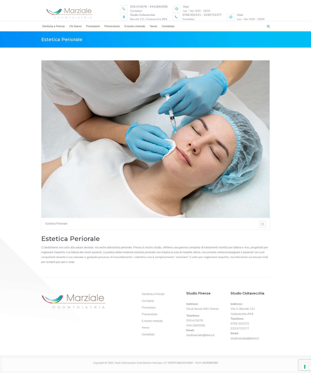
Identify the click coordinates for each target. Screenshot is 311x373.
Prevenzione (112, 26)
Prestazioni (93, 26)
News (153, 26)
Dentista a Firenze (53, 26)
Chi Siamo (75, 26)
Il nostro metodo (134, 26)
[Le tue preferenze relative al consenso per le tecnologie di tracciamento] (304, 366)
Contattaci (168, 26)
